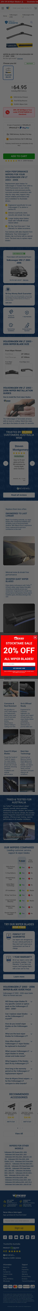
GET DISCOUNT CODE (19, 668)
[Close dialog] (35, 637)
